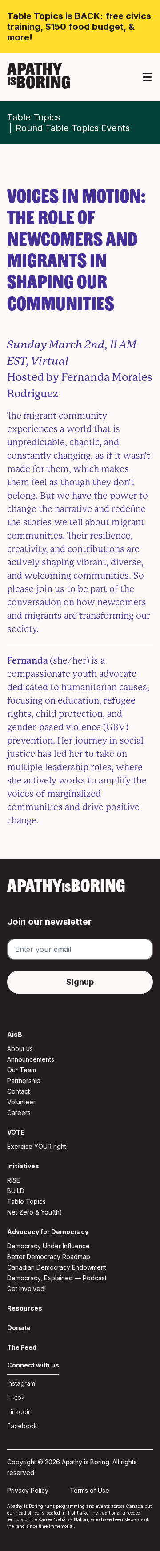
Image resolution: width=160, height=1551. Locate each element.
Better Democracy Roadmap (48, 1256)
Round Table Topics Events (73, 128)
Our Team (21, 1070)
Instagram (21, 1383)
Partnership (23, 1080)
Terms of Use (89, 1490)
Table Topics (33, 117)
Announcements (30, 1059)
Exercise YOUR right (36, 1146)
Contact (18, 1091)
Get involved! (26, 1288)
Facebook (22, 1426)
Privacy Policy (27, 1490)
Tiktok (15, 1397)
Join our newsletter (49, 921)
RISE (13, 1180)
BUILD (15, 1191)
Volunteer (21, 1102)
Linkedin (19, 1411)
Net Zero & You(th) (34, 1212)
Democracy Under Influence (48, 1246)
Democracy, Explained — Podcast (57, 1278)
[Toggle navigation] (147, 77)
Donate (19, 1327)
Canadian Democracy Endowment (56, 1267)
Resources (24, 1308)
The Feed (21, 1347)
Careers (19, 1112)
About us (20, 1048)
